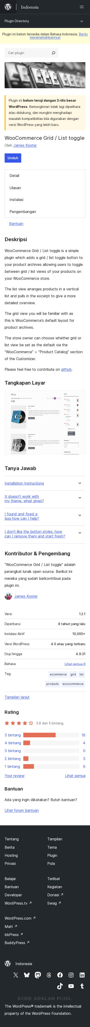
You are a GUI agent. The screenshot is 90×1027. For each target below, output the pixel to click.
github (66, 369)
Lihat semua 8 (75, 664)
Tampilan (54, 839)
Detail (14, 175)
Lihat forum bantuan (22, 810)
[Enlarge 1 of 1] (79, 396)
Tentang (12, 839)
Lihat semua (75, 775)
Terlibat (53, 878)
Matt (11, 926)
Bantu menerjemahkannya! (59, 35)
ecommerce (58, 674)
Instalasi (16, 199)
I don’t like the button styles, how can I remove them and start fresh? (35, 533)
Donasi (55, 895)
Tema (52, 847)
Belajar (10, 878)
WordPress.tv (18, 903)
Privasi (10, 863)
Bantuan (16, 223)
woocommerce (73, 684)
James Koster (25, 145)
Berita (10, 847)
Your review (14, 775)
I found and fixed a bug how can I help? (22, 516)
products (52, 684)
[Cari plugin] (53, 53)
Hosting (11, 855)
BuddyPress (17, 942)
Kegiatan (54, 886)
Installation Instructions (24, 483)
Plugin (52, 855)
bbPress (14, 934)
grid (73, 674)
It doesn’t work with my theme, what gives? (24, 498)
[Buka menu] (82, 7)
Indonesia (23, 963)
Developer (13, 895)
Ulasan (15, 187)
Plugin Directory (17, 21)
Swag (54, 903)
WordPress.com (20, 918)
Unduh (13, 158)
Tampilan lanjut (17, 697)
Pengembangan (22, 211)
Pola (51, 863)
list (82, 674)
